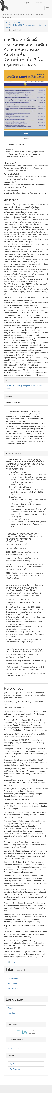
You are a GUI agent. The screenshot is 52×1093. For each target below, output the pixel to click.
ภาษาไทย (11, 1013)
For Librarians (13, 988)
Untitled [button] (26, 138)
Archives (17, 22)
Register (38, 2)
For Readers (13, 978)
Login (48, 2)
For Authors (12, 983)
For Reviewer (15, 1069)
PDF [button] (26, 133)
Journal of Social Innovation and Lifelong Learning (22, 15)
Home (8, 22)
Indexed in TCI (13, 1048)
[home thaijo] (26, 1032)
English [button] (26, 2)
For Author (14, 1064)
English (11, 1008)
